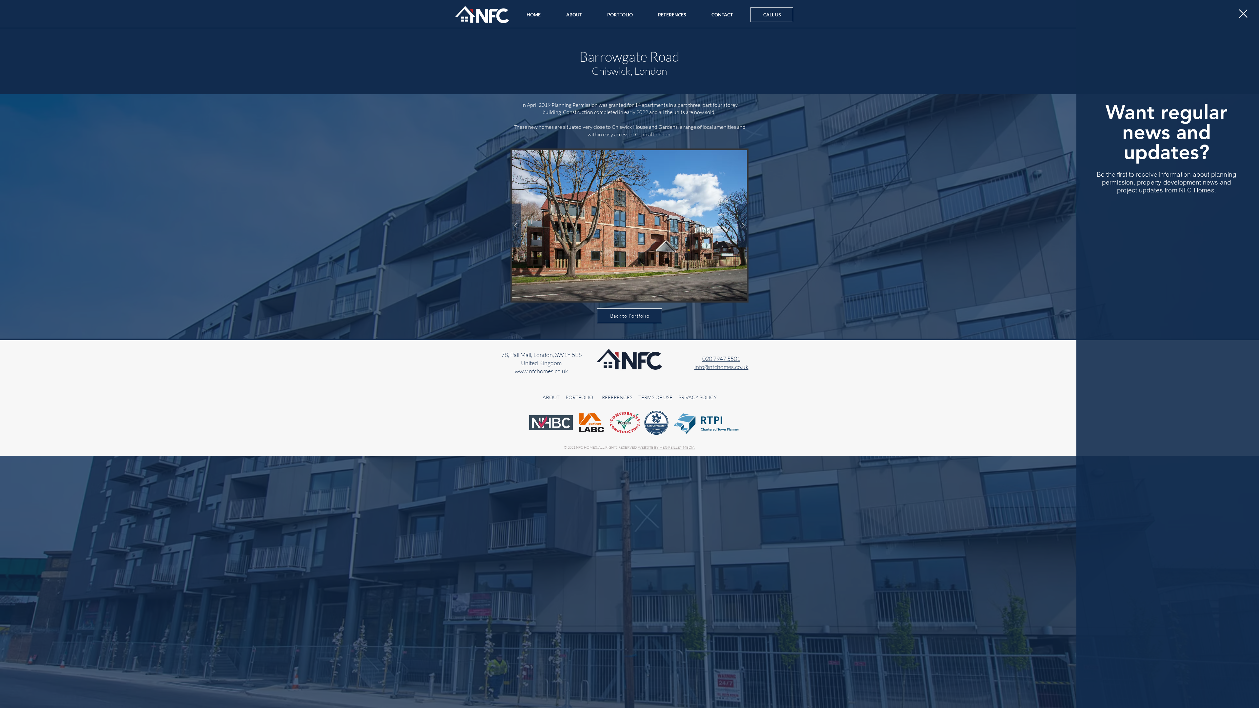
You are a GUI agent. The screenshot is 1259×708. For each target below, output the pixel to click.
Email (1118, 210)
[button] (1243, 14)
